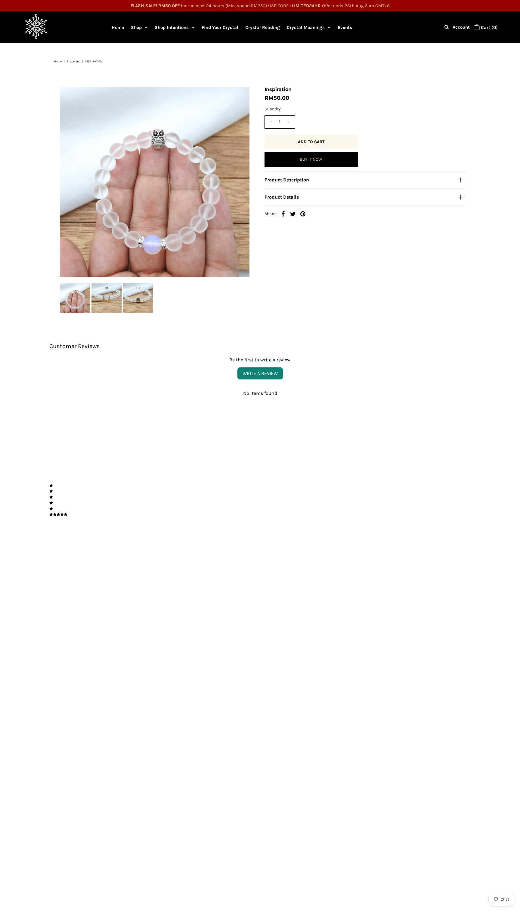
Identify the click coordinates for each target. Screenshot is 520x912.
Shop (136, 27)
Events (345, 27)
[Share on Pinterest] (303, 213)
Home (118, 27)
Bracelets (73, 61)
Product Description (287, 180)
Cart (489, 27)
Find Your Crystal (220, 27)
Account (461, 27)
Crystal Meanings (306, 27)
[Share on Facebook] (283, 213)
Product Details (282, 197)
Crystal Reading (262, 27)
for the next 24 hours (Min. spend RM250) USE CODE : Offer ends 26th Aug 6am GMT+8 (260, 5)
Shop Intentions (172, 27)
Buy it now (311, 159)
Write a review (260, 373)
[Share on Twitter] (293, 213)
